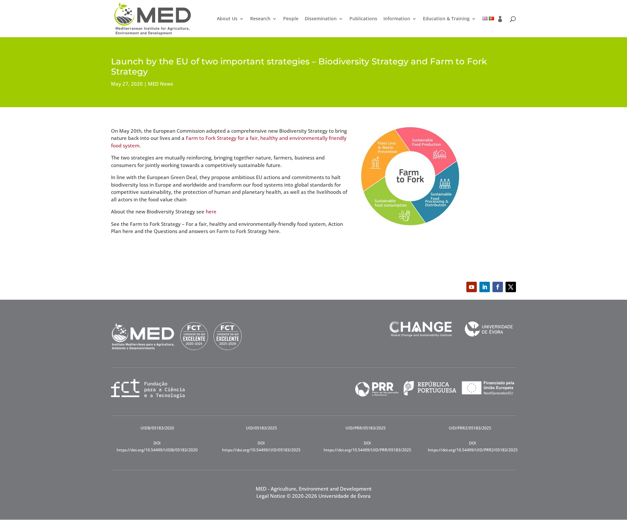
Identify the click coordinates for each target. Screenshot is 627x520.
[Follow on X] (511, 287)
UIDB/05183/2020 (157, 428)
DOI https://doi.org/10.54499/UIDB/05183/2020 (157, 446)
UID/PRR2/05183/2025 (470, 428)
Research (260, 19)
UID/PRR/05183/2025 (366, 428)
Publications (363, 19)
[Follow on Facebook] (497, 287)
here (211, 211)
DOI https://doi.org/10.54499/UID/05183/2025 (261, 446)
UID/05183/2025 (261, 428)
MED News (160, 83)
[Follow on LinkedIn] (484, 287)
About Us (227, 19)
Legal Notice (270, 496)
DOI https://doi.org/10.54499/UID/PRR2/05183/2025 (473, 446)
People (290, 19)
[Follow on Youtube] (471, 287)
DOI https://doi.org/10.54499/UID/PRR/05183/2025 (367, 446)
